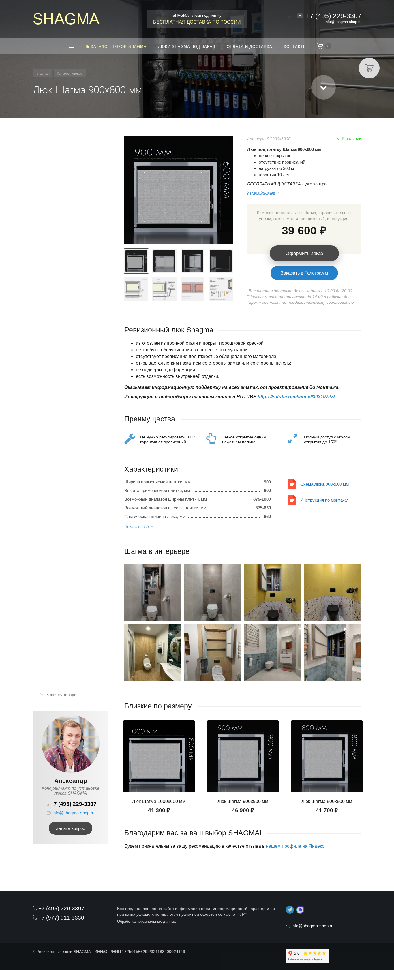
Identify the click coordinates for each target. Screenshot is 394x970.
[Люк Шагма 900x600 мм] (178, 190)
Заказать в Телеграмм (304, 273)
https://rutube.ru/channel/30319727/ (296, 396)
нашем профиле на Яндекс (295, 846)
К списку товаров (62, 694)
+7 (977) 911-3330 (61, 918)
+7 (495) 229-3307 (333, 16)
